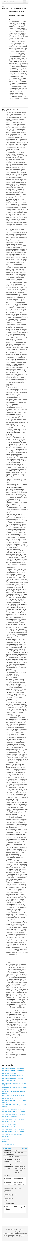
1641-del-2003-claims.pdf (8, 1080)
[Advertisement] (15, 105)
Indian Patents (9, 2)
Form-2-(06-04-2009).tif (8, 1144)
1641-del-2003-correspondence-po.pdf (12, 1098)
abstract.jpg (5, 1141)
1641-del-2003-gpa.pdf (8, 1136)
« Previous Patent (6, 1148)
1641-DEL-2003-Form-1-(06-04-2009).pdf (13, 1119)
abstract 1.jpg (5, 1139)
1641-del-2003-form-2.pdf (8, 1126)
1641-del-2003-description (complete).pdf (13, 1109)
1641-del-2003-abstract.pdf (9, 1073)
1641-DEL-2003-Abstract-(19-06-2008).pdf (13, 1070)
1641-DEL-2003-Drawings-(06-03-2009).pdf (13, 1111)
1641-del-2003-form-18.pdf (9, 1124)
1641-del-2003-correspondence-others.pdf (13, 1095)
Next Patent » (24, 1148)
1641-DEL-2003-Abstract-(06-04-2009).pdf (13, 1068)
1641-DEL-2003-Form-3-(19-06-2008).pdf (13, 1131)
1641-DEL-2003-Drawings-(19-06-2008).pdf (13, 1114)
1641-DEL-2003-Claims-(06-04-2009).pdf (12, 1075)
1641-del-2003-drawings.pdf (9, 1116)
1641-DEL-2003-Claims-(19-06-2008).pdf (12, 1078)
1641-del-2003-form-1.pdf (8, 1121)
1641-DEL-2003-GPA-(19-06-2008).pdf (12, 1134)
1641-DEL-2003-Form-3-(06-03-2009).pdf (13, 1129)
